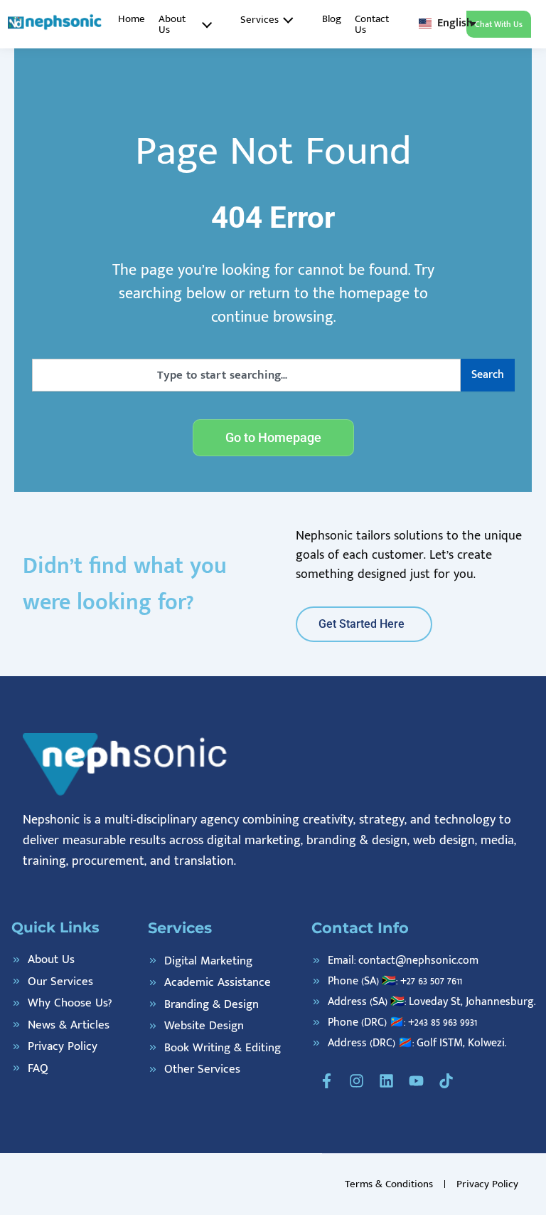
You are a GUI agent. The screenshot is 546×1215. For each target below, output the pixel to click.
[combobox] (246, 375)
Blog (331, 19)
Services (259, 19)
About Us (172, 24)
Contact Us (372, 24)
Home (131, 19)
